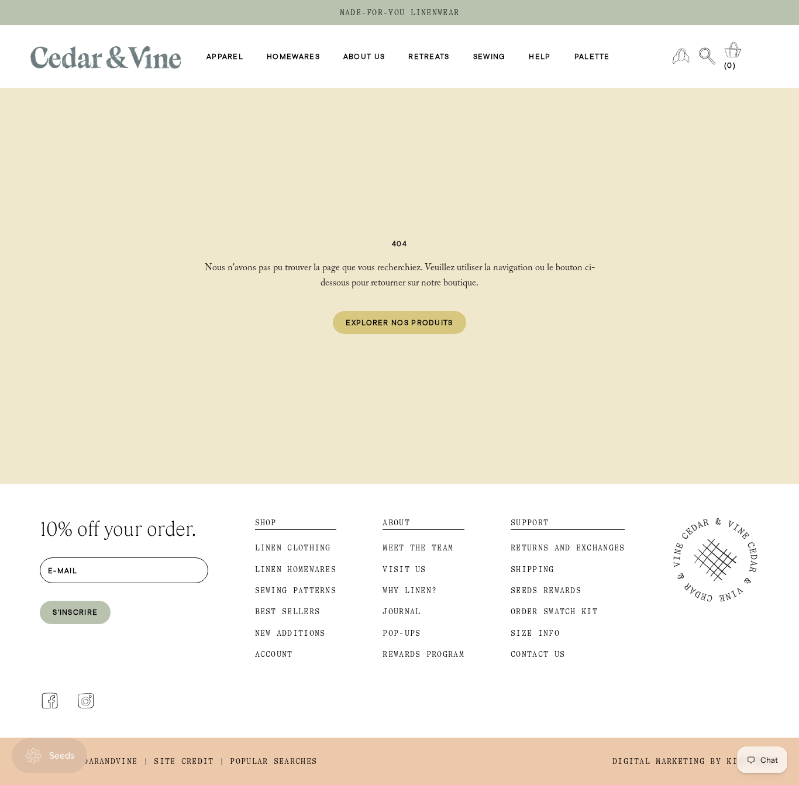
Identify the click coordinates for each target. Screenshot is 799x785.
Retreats (428, 56)
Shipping (532, 569)
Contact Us (538, 654)
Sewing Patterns (296, 590)
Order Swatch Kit (554, 611)
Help (539, 56)
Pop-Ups (402, 633)
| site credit (178, 761)
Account (274, 654)
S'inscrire (75, 612)
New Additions (290, 633)
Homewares (293, 56)
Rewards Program (423, 654)
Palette (592, 56)
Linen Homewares (296, 569)
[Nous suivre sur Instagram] (86, 701)
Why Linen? (410, 590)
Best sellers (288, 611)
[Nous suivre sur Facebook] (49, 701)
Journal (402, 611)
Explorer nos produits (399, 322)
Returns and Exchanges (568, 547)
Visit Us (404, 569)
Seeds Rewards (546, 590)
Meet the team (418, 547)
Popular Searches (273, 761)
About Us (364, 56)
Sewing (489, 56)
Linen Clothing (293, 547)
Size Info (535, 633)
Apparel (224, 56)
